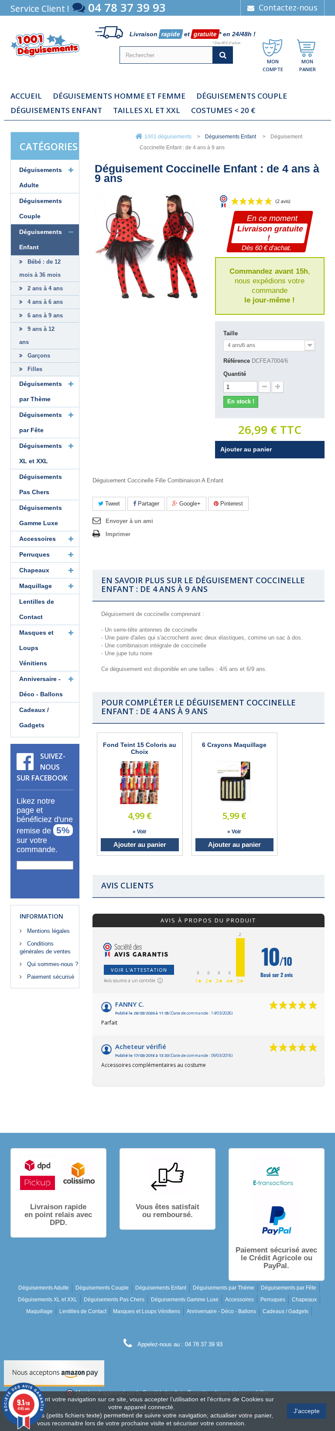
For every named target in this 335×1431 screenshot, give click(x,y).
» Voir (140, 832)
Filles (34, 369)
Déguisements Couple (241, 96)
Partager (147, 503)
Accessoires (37, 538)
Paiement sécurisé (49, 976)
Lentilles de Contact (36, 609)
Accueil (26, 96)
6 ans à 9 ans (44, 315)
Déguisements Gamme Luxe (40, 515)
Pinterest (231, 503)
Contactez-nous (287, 7)
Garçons (38, 355)
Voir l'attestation (139, 970)
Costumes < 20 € (223, 110)
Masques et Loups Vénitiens (36, 648)
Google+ (189, 503)
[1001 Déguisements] (44, 45)
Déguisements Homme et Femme (119, 96)
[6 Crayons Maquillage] (234, 782)
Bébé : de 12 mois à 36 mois (40, 268)
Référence (236, 361)
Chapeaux (34, 570)
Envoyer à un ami (129, 521)
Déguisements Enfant (56, 110)
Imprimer (118, 534)
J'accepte (307, 1410)
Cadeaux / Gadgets (34, 717)
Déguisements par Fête (40, 422)
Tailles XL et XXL (146, 110)
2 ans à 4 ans (44, 288)
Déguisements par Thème (40, 391)
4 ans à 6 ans (44, 302)
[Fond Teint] (139, 782)
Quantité (234, 374)
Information (41, 916)
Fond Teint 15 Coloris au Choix (139, 748)
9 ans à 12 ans (37, 335)
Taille (231, 333)
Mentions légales (47, 931)
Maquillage (35, 585)
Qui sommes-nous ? (51, 964)
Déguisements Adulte (40, 177)
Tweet (111, 503)
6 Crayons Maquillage (234, 745)
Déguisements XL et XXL (40, 453)
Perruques (34, 554)
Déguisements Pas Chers (40, 484)
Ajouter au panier (139, 844)
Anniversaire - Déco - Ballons (41, 686)
